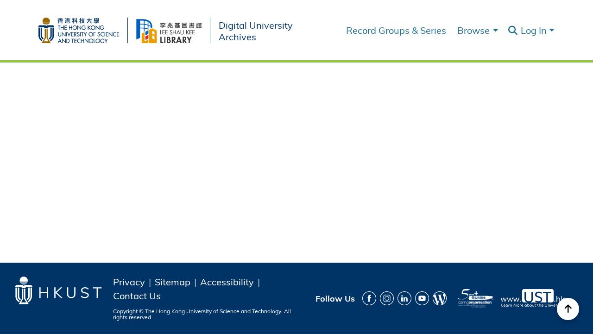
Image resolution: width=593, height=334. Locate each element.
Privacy (129, 282)
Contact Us (137, 295)
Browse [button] (473, 30)
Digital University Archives (256, 31)
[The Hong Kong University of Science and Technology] (82, 28)
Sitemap (172, 282)
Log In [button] (535, 30)
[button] (512, 30)
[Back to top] (568, 309)
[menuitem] (476, 30)
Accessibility (227, 282)
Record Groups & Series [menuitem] (396, 30)
